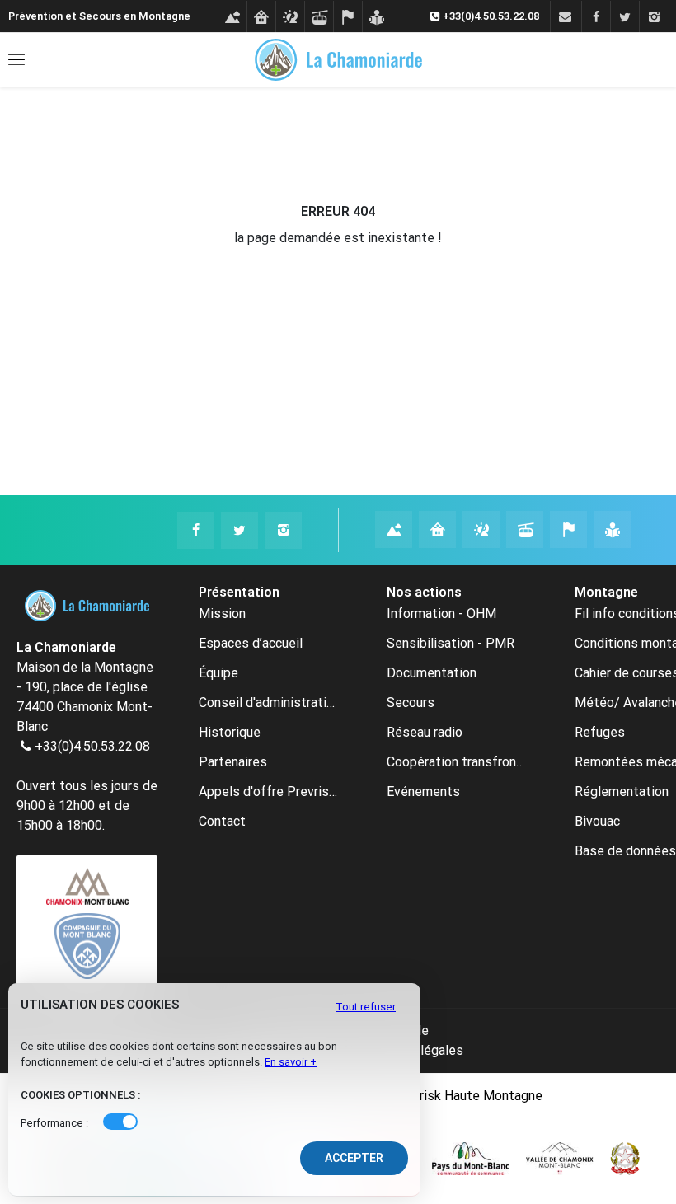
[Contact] (564, 17)
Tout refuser (366, 1006)
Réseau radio (424, 732)
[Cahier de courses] (347, 17)
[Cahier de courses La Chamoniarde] (568, 529)
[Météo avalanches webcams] (289, 17)
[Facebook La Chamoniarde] (195, 530)
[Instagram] (653, 17)
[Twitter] (624, 17)
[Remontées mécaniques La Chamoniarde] (524, 529)
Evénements (423, 791)
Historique (230, 732)
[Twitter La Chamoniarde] (239, 530)
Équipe (218, 673)
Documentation (431, 673)
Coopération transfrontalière (456, 762)
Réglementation (622, 791)
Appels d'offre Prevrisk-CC (268, 791)
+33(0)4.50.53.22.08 (92, 746)
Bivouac (597, 821)
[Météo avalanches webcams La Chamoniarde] (481, 529)
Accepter (354, 1157)
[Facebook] (595, 17)
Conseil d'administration (268, 702)
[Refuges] (260, 17)
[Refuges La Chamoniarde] (437, 529)
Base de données (625, 851)
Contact (222, 821)
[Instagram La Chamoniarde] (283, 530)
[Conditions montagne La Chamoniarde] (393, 529)
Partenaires (233, 762)
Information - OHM (441, 613)
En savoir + (291, 1062)
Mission (222, 613)
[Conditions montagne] (232, 17)
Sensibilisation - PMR (450, 643)
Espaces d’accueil (251, 643)
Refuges (600, 732)
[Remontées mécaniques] (318, 17)
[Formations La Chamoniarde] (612, 529)
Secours (410, 702)
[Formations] (376, 17)
